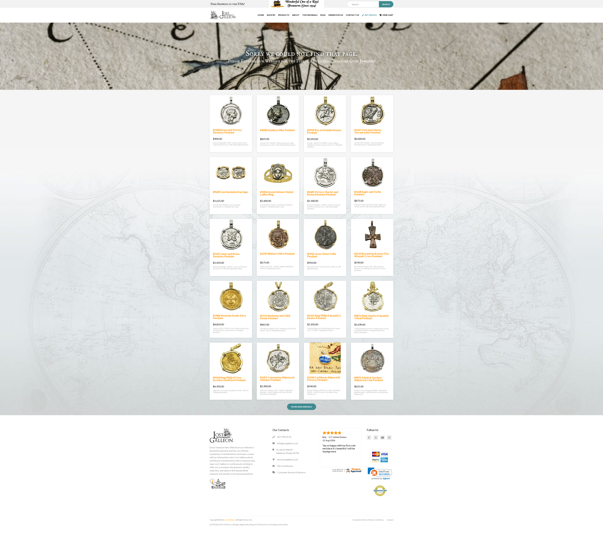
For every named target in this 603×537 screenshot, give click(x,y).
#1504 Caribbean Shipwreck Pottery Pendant (323, 378)
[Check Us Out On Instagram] (389, 437)
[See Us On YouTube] (382, 437)
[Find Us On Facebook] (369, 437)
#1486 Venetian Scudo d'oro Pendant (229, 317)
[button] (380, 473)
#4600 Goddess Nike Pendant (277, 130)
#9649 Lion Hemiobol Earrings (230, 191)
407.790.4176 (370, 15)
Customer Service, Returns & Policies (368, 520)
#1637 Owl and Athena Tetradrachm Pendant (367, 131)
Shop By (271, 15)
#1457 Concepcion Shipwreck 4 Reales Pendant (277, 378)
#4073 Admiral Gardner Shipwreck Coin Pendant (368, 379)
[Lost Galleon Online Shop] (223, 14)
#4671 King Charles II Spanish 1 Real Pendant (371, 317)
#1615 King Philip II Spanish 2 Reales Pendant (324, 317)
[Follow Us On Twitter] (375, 437)
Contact (390, 520)
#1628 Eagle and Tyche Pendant (367, 193)
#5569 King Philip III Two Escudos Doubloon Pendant (229, 379)
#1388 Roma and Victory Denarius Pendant (227, 131)
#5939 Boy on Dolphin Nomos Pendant (324, 131)
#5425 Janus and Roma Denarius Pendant (226, 255)
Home (261, 15)
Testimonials (309, 15)
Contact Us (352, 15)
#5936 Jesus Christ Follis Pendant (321, 255)
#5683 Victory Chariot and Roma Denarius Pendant (322, 193)
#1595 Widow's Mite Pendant (277, 253)
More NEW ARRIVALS (301, 407)
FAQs (322, 15)
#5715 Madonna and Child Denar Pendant (275, 317)
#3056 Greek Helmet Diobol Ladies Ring (276, 193)
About (295, 15)
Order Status (335, 15)
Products (283, 15)
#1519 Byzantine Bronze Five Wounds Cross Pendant (371, 255)
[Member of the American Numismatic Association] (217, 483)
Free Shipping (228, 4)
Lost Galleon (229, 520)
